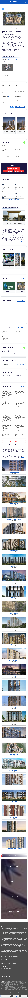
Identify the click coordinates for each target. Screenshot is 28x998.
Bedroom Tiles (18, 390)
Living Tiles (17, 406)
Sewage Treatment (19, 187)
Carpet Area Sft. (5, 149)
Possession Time (6, 94)
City (3, 102)
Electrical (17, 397)
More (17, 353)
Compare (23, 53)
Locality (4, 91)
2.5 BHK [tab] (10, 59)
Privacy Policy (15, 963)
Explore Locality (21, 364)
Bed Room (4, 152)
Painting (4, 415)
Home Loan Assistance (14, 168)
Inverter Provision (19, 434)
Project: (4, 34)
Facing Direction (5, 156)
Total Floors (4, 145)
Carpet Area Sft (5, 87)
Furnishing (17, 156)
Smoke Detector (5, 434)
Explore (19, 242)
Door (3, 397)
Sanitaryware (18, 415)
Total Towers (17, 331)
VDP (3, 430)
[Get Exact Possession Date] (8, 96)
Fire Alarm (17, 430)
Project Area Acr (5, 334)
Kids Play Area (18, 196)
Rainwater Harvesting (6, 187)
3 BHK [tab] (15, 59)
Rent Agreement (9, 171)
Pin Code (17, 98)
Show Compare (7, 996)
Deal (12, 106)
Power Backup (18, 191)
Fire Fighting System (19, 182)
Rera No (16, 94)
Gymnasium (4, 196)
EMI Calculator (15, 441)
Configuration (18, 84)
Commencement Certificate (5, 339)
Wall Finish (4, 423)
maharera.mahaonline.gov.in (7, 992)
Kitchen (3, 406)
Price (16, 87)
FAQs (2, 963)
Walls (16, 423)
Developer (4, 84)
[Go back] (3, 9)
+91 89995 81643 (7, 968)
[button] (11, 28)
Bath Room (17, 149)
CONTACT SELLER (20, 106)
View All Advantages (14, 199)
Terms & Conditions (8, 963)
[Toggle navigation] (25, 2)
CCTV (3, 182)
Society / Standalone (19, 91)
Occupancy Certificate (20, 334)
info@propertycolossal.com (9, 971)
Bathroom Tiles (5, 390)
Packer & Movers (20, 171)
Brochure (23, 278)
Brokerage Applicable (7, 98)
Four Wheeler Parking (19, 152)
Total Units (4, 331)
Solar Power (4, 191)
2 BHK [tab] (4, 59)
